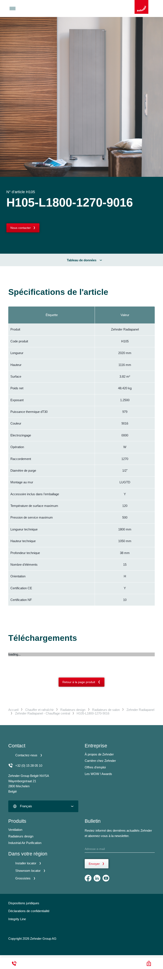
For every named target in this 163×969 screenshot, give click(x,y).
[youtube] (106, 878)
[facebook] (88, 878)
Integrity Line (17, 919)
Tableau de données (81, 260)
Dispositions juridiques (23, 903)
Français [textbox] (26, 806)
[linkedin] (97, 878)
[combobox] (43, 806)
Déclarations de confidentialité (28, 911)
